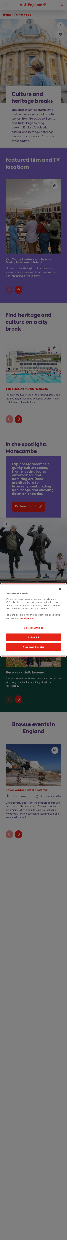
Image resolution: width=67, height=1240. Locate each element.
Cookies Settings (33, 628)
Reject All (33, 637)
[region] (33, 620)
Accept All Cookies (33, 647)
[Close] (60, 589)
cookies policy (26, 618)
